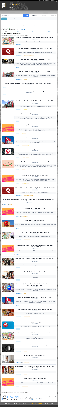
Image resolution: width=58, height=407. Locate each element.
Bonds (25, 362)
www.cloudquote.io (40, 395)
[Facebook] (49, 397)
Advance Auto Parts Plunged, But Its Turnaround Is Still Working (35, 59)
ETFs (15, 18)
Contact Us (41, 405)
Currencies (19, 22)
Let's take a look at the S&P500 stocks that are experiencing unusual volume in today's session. (29, 83)
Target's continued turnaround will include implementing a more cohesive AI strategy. (35, 236)
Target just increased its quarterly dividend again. (35, 41)
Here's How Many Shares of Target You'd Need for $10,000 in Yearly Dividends (35, 37)
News (14, 22)
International (25, 22)
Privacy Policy (37, 398)
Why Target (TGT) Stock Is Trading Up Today (35, 378)
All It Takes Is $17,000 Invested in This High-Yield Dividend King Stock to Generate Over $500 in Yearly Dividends (35, 284)
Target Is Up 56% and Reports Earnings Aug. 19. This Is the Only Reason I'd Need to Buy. (35, 188)
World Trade (31, 55)
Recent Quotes (34, 15)
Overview (10, 22)
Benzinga (17, 228)
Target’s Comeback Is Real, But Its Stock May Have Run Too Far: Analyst (35, 297)
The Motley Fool (18, 44)
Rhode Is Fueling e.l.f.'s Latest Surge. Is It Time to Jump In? (35, 345)
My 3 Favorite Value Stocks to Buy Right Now (35, 355)
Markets (4, 18)
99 (21, 35)
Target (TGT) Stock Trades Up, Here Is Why (35, 125)
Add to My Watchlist (22, 29)
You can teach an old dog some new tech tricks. (35, 313)
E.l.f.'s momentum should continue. (35, 349)
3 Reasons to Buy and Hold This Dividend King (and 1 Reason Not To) (35, 332)
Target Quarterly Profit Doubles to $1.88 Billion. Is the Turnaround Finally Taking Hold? (35, 101)
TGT (34, 25)
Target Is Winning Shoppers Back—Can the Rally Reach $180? (35, 113)
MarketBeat (17, 67)
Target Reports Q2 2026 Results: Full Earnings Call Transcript (35, 161)
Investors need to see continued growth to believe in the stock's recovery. (35, 192)
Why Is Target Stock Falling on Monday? (35, 220)
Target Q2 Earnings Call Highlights (35, 149)
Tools (20, 18)
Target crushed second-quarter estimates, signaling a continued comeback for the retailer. (35, 52)
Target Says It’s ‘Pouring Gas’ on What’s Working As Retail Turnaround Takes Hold (35, 137)
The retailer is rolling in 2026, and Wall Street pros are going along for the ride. (35, 326)
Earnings (25, 55)
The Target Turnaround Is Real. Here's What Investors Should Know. (35, 48)
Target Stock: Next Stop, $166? (35, 322)
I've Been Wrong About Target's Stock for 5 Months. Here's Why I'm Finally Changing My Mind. (35, 367)
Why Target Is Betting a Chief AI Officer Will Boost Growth (35, 232)
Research (49, 31)
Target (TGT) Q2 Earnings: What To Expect (35, 208)
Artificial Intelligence (26, 195)
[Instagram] (55, 397)
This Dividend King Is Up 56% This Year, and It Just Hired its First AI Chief (35, 309)
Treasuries (31, 22)
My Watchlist (44, 15)
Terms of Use (51, 405)
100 (23, 35)
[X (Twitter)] (47, 397)
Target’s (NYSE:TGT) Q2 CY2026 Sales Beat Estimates (35, 175)
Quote (18, 31)
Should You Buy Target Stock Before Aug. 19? (35, 271)
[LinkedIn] (52, 397)
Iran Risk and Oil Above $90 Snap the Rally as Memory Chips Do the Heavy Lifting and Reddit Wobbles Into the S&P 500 (29, 200)
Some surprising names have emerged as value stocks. (35, 359)
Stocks (10, 18)
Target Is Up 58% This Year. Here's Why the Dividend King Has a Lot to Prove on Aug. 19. (35, 259)
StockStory (17, 183)
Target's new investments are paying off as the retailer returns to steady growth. (35, 106)
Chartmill (5, 204)
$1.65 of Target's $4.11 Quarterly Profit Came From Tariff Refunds (35, 71)
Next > (26, 35)
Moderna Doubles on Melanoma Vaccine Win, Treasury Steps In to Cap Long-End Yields (29, 91)
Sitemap (56, 405)
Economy (28, 55)
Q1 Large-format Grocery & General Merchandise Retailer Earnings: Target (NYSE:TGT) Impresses (35, 246)
